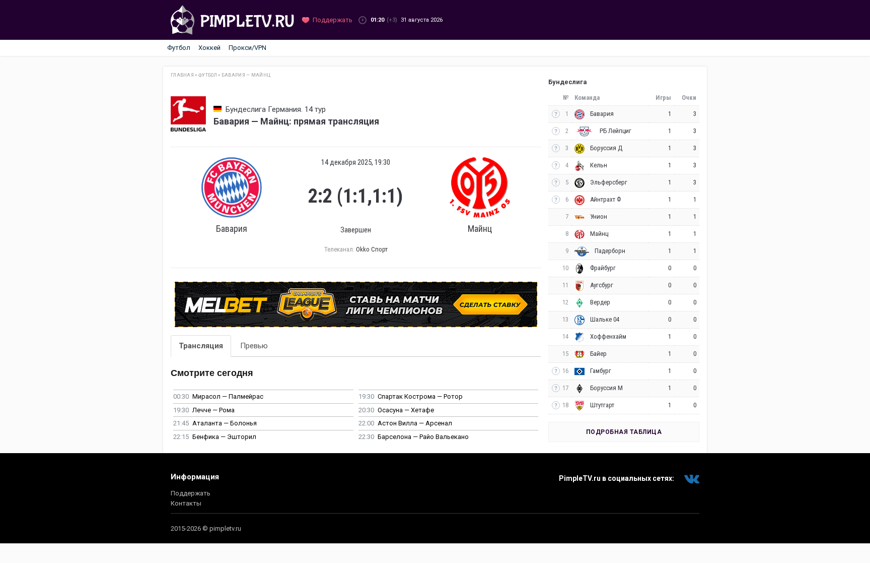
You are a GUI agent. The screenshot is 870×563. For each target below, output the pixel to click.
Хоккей (209, 47)
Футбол (178, 47)
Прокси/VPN (247, 47)
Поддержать (190, 493)
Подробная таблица (624, 431)
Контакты (186, 503)
